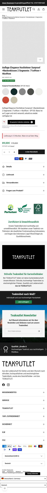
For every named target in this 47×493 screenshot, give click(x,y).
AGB (3, 471)
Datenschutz (26, 471)
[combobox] (23, 478)
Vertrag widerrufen (32, 473)
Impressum (10, 471)
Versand (12, 146)
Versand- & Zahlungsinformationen (12, 473)
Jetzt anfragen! (23, 302)
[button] (43, 9)
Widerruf (18, 471)
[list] (23, 42)
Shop (3, 15)
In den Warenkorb (31, 152)
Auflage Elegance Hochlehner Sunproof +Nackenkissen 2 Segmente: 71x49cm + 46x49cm (22, 17)
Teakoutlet (10, 470)
